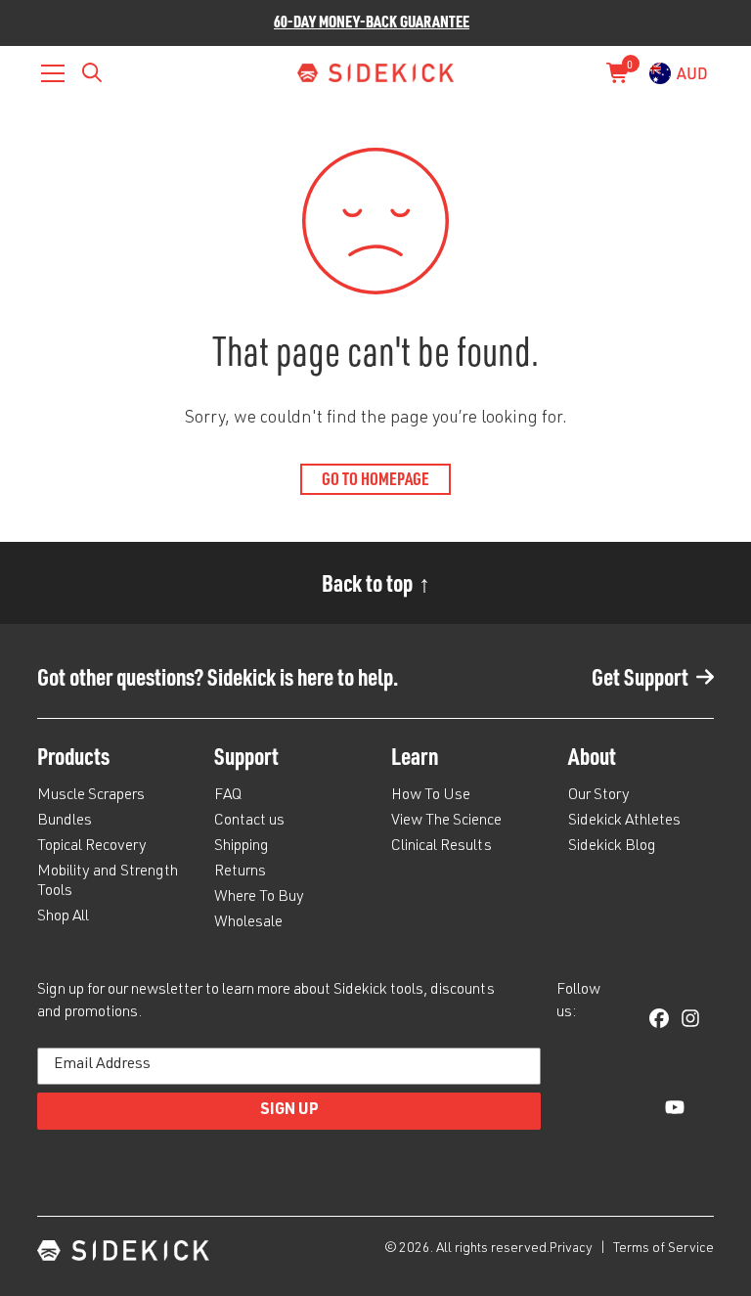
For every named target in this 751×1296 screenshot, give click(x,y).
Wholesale (248, 923)
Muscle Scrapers (91, 796)
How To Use (430, 796)
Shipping (241, 847)
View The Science (446, 821)
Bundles (64, 821)
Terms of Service (663, 1249)
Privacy (573, 1249)
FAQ (228, 796)
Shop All (63, 917)
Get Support (640, 676)
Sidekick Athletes (624, 821)
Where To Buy (259, 898)
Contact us (249, 821)
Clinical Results (441, 847)
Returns (240, 872)
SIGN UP (289, 1111)
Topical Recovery (92, 847)
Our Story (599, 796)
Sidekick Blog (612, 847)
